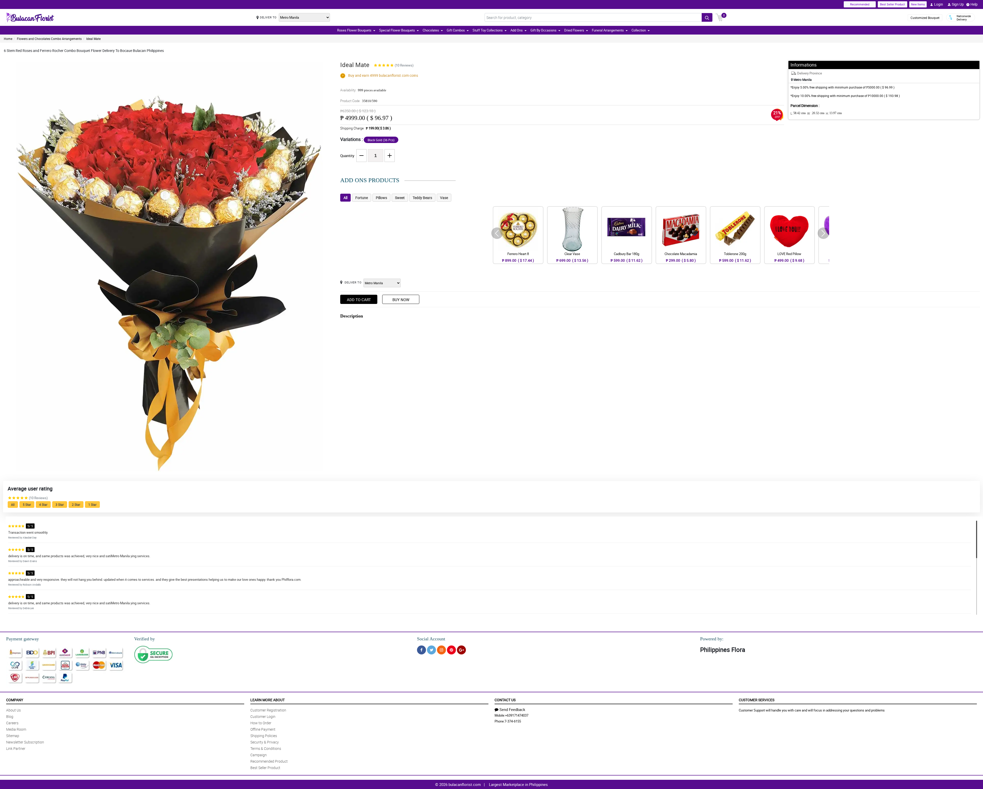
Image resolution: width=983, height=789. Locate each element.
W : (816, 113)
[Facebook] (421, 649)
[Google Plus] (461, 649)
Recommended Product (269, 761)
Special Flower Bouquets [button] (397, 30)
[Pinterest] (451, 649)
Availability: (363, 90)
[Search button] (707, 17)
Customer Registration (268, 710)
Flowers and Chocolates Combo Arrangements (49, 39)
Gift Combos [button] (456, 30)
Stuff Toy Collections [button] (488, 30)
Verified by (144, 638)
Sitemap (12, 735)
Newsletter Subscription (25, 742)
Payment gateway (22, 638)
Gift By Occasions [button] (543, 30)
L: (798, 113)
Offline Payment (262, 729)
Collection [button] (639, 30)
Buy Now (400, 299)
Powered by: (711, 638)
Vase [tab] (444, 197)
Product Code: (358, 100)
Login (938, 4)
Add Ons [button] (516, 30)
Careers (12, 722)
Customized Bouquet (925, 18)
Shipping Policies (263, 735)
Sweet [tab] (400, 197)
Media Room (16, 729)
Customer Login (262, 716)
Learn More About (267, 699)
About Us (13, 710)
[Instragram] (441, 649)
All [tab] (345, 197)
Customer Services (756, 699)
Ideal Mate (93, 39)
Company (14, 699)
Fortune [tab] (361, 197)
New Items (918, 4)
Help (974, 4)
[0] (719, 16)
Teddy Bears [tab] (422, 197)
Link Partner (15, 748)
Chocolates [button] (431, 30)
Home (8, 39)
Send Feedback (512, 709)
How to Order (260, 722)
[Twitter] (431, 649)
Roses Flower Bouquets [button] (354, 30)
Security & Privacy (264, 742)
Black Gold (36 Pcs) (381, 140)
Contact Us (505, 699)
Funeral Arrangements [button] (608, 30)
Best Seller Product (892, 4)
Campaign (258, 754)
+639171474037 (516, 715)
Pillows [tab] (381, 197)
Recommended (859, 4)
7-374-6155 (513, 721)
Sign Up (958, 4)
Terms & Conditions (265, 748)
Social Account (431, 638)
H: (834, 113)
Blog (9, 716)
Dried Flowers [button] (574, 30)
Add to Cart (359, 299)
